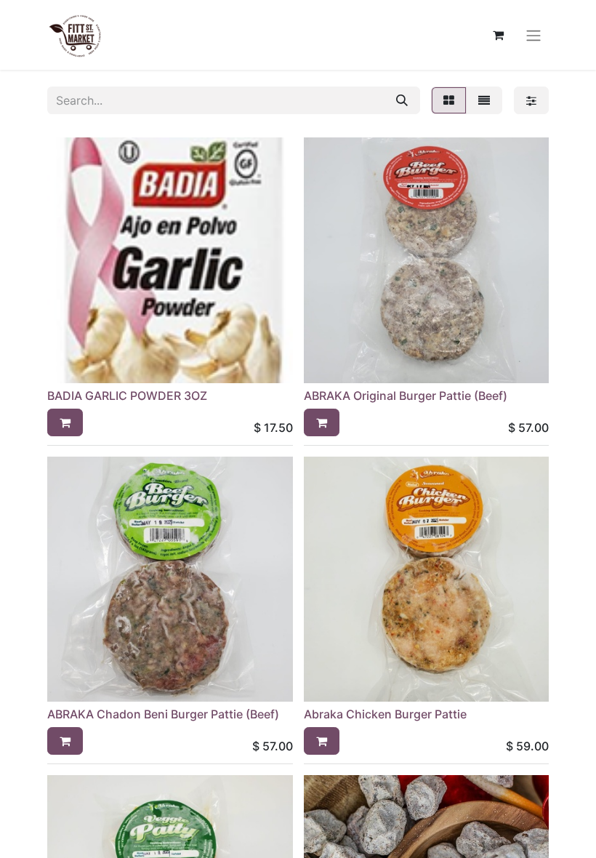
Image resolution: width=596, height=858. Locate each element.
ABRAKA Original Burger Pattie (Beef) (405, 395)
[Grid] (449, 100)
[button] (65, 422)
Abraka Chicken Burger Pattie (385, 714)
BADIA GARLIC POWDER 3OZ (127, 395)
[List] (484, 100)
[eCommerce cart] (497, 34)
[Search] (402, 100)
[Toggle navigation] (533, 35)
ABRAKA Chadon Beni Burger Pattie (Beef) (163, 714)
